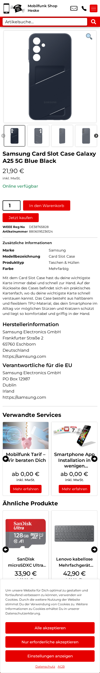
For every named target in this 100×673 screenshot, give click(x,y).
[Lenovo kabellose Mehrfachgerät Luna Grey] (74, 533)
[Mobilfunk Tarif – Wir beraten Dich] (25, 435)
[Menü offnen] (93, 8)
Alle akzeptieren (50, 627)
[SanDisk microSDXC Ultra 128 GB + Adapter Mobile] (25, 533)
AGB (61, 666)
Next (96, 136)
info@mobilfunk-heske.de (74, 8)
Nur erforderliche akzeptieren (50, 642)
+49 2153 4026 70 (84, 8)
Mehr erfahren (25, 489)
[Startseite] (14, 8)
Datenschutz (45, 666)
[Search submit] (93, 22)
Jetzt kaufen (21, 217)
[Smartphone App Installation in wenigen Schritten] (74, 435)
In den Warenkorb (46, 205)
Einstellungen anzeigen (50, 656)
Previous (3, 136)
